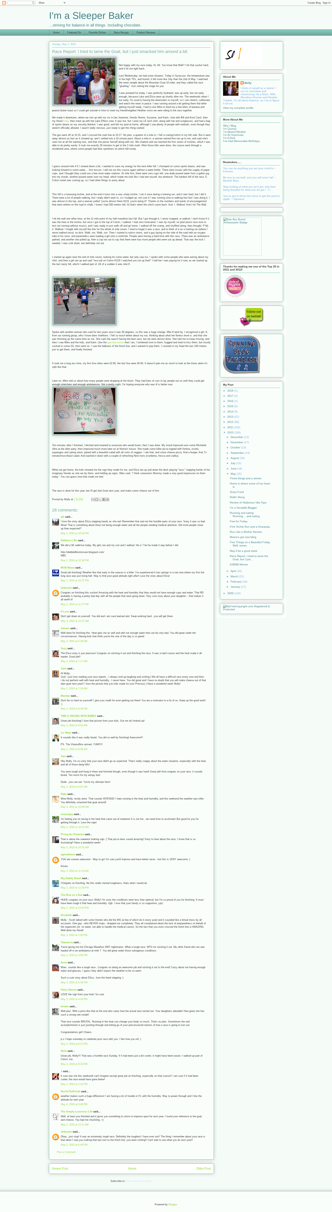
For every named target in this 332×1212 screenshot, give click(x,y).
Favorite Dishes (97, 32)
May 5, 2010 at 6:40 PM (74, 1144)
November (237, 442)
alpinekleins (68, 854)
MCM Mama (68, 567)
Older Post (203, 1168)
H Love (65, 611)
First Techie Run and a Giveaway (250, 526)
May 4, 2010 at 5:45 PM (74, 1104)
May (234, 473)
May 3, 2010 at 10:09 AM (75, 806)
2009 (230, 593)
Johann (65, 628)
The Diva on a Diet (71, 895)
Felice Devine (69, 989)
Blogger (172, 1204)
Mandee (65, 695)
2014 (230, 411)
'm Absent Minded (235, 131)
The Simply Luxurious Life (76, 1111)
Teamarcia (67, 942)
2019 (230, 390)
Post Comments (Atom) (139, 1181)
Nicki (64, 1050)
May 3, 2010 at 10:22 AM (75, 827)
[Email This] (93, 499)
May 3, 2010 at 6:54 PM (74, 999)
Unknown (66, 587)
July (233, 463)
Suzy (64, 648)
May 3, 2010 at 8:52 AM (74, 725)
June (234, 468)
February (236, 581)
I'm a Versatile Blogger (243, 507)
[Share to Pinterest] (108, 499)
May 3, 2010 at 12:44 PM (75, 907)
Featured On (74, 32)
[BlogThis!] (97, 499)
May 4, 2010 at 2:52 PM (74, 1084)
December (237, 437)
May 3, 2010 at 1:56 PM (74, 935)
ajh (62, 516)
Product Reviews (146, 32)
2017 (230, 395)
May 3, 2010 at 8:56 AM (74, 749)
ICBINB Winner (239, 564)
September (238, 452)
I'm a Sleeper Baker (91, 15)
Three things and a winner (246, 478)
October (236, 447)
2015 (230, 406)
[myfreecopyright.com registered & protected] (251, 609)
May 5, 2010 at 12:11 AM (75, 1124)
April (234, 571)
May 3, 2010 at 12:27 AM (75, 621)
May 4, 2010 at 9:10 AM (74, 1064)
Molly (247, 82)
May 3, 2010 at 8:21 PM (74, 1043)
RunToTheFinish (70, 1091)
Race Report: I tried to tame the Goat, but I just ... (249, 557)
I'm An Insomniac (233, 134)
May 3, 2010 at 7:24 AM (74, 688)
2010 (230, 432)
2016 (230, 401)
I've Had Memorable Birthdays (241, 141)
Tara (63, 756)
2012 (230, 421)
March (235, 576)
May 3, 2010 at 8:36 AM (74, 708)
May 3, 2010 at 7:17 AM (74, 661)
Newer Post (60, 1168)
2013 (230, 416)
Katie (64, 794)
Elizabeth (66, 915)
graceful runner (116, 342)
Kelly (66, 121)
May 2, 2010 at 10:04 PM (75, 533)
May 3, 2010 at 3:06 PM (74, 955)
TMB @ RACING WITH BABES (78, 715)
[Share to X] (100, 499)
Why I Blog (229, 125)
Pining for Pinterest (72, 834)
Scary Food (237, 491)
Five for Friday (238, 521)
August (235, 458)
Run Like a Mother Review (246, 531)
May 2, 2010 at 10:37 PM (75, 580)
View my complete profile (238, 107)
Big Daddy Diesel (71, 878)
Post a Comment (66, 1152)
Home (56, 32)
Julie (63, 668)
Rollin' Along (237, 497)
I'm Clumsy (230, 128)
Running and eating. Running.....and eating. (245, 514)
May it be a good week (243, 550)
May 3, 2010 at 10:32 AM (75, 847)
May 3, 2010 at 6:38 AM (74, 641)
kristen (65, 1006)
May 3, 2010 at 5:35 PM (74, 982)
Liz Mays (66, 732)
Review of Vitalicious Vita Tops (248, 502)
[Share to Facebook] (104, 499)
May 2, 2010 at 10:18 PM (75, 560)
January (236, 586)
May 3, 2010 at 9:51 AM (74, 786)
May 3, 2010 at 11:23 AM (75, 871)
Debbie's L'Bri (69, 540)
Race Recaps (121, 32)
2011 (230, 427)
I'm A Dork (229, 137)
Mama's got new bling (243, 537)
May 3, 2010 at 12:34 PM (75, 887)
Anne (64, 962)
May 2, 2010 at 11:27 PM (75, 604)
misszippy (67, 814)
